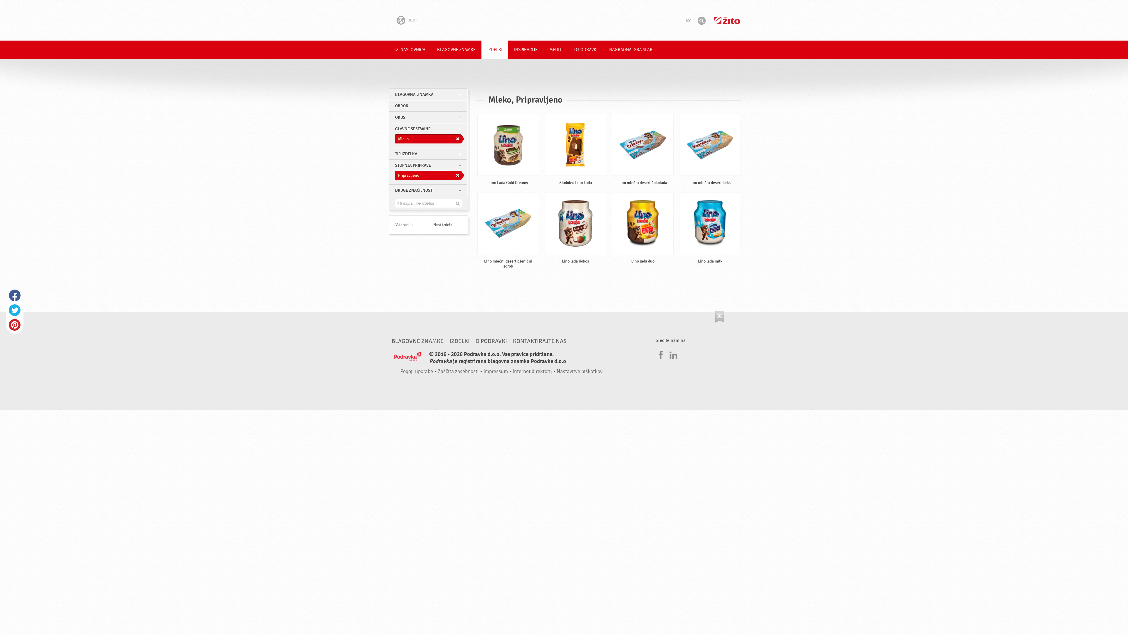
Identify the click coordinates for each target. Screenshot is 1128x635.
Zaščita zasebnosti (458, 371)
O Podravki (585, 49)
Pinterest (15, 325)
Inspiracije (526, 49)
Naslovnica (412, 49)
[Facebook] (660, 354)
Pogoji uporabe (416, 371)
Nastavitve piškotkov (579, 371)
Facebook (15, 295)
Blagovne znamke (456, 49)
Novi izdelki (443, 224)
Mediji (556, 49)
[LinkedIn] (672, 354)
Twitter (15, 310)
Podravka (564, 20)
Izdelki (494, 49)
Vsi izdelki (404, 224)
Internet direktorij (532, 371)
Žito (727, 20)
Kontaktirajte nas (540, 341)
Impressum (496, 371)
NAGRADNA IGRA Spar (630, 49)
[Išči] (701, 21)
